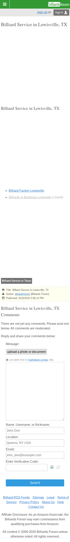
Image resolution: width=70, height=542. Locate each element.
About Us (48, 502)
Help (60, 502)
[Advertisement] (35, 66)
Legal (50, 497)
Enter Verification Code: (22, 461)
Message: (12, 344)
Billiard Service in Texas (16, 280)
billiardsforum (22, 294)
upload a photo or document (26, 351)
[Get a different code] (58, 467)
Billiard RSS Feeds (16, 497)
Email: (10, 449)
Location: (12, 437)
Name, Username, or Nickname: (28, 424)
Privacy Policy (29, 502)
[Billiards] (59, 4)
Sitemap (38, 497)
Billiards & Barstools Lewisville (30, 197)
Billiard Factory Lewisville (26, 190)
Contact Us (36, 506)
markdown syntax (38, 359)
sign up (42, 12)
